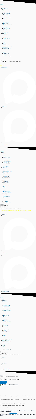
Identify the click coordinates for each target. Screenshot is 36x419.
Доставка (4, 43)
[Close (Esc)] (2, 416)
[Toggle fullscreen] (10, 416)
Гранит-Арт (2, 204)
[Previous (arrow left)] (2, 418)
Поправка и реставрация (6, 44)
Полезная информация (5, 47)
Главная (3, 152)
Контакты (3, 52)
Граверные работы (5, 34)
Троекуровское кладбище (6, 14)
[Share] (6, 416)
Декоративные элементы (6, 177)
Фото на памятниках (6, 182)
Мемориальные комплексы (7, 157)
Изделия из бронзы (6, 29)
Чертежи (4, 187)
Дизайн (4, 39)
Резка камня (4, 37)
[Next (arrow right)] (6, 418)
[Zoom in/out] (13, 416)
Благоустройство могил (6, 38)
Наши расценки (4, 7)
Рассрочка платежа (4, 8)
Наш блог (4, 197)
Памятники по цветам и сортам (7, 24)
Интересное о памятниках (6, 48)
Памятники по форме (6, 22)
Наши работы (4, 9)
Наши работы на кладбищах (7, 17)
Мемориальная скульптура (6, 28)
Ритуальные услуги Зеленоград (7, 192)
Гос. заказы (4, 18)
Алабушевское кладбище (6, 13)
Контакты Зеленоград (6, 53)
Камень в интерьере (6, 32)
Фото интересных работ (6, 49)
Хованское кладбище (6, 162)
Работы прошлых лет (6, 19)
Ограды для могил (5, 172)
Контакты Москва (5, 54)
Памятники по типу (5, 23)
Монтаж (4, 42)
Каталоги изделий (4, 167)
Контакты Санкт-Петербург (7, 202)
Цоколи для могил (5, 27)
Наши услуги (4, 33)
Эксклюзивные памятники (6, 12)
